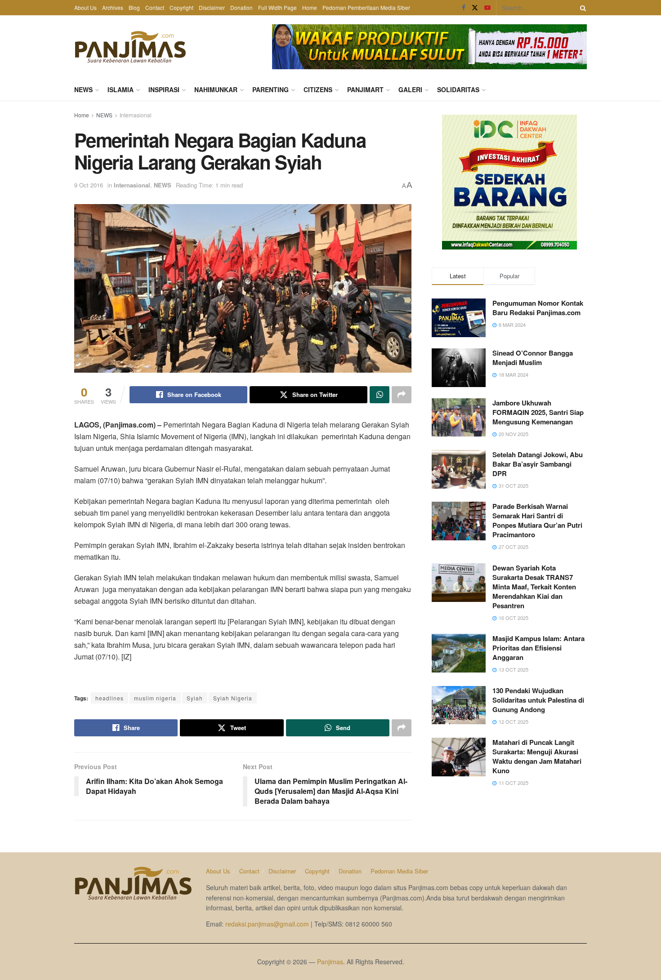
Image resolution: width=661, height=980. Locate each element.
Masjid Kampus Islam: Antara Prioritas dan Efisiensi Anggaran (538, 647)
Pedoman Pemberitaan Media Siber (366, 7)
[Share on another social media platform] (401, 394)
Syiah (195, 698)
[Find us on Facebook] (463, 7)
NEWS (83, 89)
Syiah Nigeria (232, 698)
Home (309, 7)
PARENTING (270, 89)
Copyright (181, 7)
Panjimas (330, 961)
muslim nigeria (155, 698)
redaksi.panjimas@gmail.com (267, 923)
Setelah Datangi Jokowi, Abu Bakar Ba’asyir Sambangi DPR (537, 464)
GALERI (410, 89)
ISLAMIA (120, 89)
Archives (112, 7)
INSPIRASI (163, 89)
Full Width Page (277, 7)
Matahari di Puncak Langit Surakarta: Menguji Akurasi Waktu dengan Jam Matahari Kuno (536, 756)
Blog (134, 7)
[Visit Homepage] (130, 46)
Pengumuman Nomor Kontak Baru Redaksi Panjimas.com (537, 307)
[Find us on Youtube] (487, 7)
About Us (85, 7)
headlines (109, 698)
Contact (154, 7)
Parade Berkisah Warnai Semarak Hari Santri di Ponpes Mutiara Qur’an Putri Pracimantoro (537, 520)
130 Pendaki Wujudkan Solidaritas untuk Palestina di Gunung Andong (538, 700)
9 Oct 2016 (88, 185)
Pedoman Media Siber (399, 871)
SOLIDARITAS (458, 89)
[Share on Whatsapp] (379, 394)
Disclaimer (212, 7)
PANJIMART (365, 89)
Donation (241, 7)
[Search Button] (581, 7)
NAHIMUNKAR (215, 89)
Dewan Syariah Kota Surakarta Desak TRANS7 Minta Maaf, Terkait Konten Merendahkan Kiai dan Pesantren (534, 586)
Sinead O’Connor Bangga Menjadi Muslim (532, 357)
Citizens (318, 89)
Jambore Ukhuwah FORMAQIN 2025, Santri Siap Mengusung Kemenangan (538, 412)
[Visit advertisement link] (429, 46)
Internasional (136, 115)
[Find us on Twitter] (475, 7)
